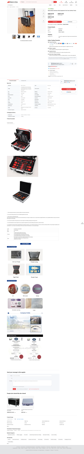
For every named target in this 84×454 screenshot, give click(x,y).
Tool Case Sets (46, 439)
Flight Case (26, 421)
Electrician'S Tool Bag (46, 434)
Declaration (52, 450)
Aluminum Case (9, 421)
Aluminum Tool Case (10, 424)
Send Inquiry (55, 21)
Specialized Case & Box (11, 434)
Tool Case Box (60, 439)
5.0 (65, 82)
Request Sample (65, 24)
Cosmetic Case (62, 424)
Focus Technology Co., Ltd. (35, 450)
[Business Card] (75, 84)
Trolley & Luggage (19, 434)
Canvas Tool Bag (53, 434)
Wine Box (43, 424)
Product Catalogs (20, 419)
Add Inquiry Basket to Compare (26, 40)
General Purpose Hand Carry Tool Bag (35, 434)
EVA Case (43, 422)
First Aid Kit (26, 434)
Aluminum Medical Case (45, 421)
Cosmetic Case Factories (32, 439)
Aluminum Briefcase (63, 421)
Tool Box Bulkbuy (10, 441)
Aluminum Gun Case (27, 424)
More (8, 443)
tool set (25, 422)
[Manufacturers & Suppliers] (12, 2)
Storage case (61, 422)
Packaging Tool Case (68, 439)
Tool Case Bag (40, 439)
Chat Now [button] (70, 21)
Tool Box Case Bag (53, 439)
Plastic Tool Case (9, 422)
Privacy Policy (56, 450)
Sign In (49, 76)
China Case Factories (15, 439)
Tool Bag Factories (23, 439)
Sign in (76, 2)
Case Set (9, 439)
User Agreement (47, 450)
